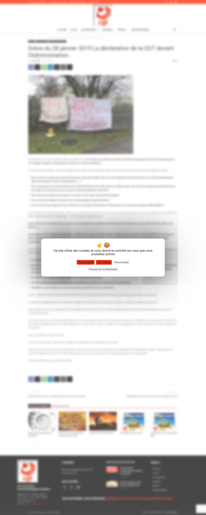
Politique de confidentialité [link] (103, 269)
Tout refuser (103, 262)
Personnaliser (122, 262)
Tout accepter (85, 262)
